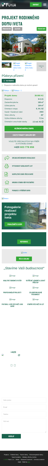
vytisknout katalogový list (22, 166)
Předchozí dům (7, 29)
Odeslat (11, 436)
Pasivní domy (24, 454)
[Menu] (45, 4)
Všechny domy (41, 29)
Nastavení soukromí (26, 459)
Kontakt (36, 5)
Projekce (6, 454)
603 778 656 (24, 147)
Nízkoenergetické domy (36, 454)
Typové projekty (16, 457)
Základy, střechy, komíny (29, 457)
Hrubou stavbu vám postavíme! (23, 182)
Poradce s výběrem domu (21, 190)
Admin (17, 459)
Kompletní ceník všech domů (22, 174)
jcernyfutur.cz (19, 355)
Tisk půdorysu (10, 81)
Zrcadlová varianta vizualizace (23, 158)
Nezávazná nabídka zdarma (24, 129)
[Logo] (9, 4)
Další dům (17, 29)
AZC (29, 462)
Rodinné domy (14, 454)
